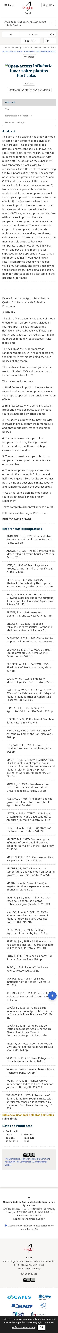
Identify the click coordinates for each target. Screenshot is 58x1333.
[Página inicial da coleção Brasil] (29, 1252)
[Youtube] (35, 1274)
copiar (29, 56)
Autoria (29, 83)
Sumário (33, 34)
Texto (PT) (28, 40)
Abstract (10, 102)
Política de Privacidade (23, 1327)
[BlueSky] (22, 1274)
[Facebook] (32, 1274)
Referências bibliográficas (18, 115)
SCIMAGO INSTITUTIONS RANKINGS (30, 90)
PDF (48, 40)
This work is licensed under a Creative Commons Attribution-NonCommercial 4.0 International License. (27, 1161)
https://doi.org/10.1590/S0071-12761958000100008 (29, 51)
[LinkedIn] (29, 1274)
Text (7, 109)
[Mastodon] (26, 1274)
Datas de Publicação (15, 122)
